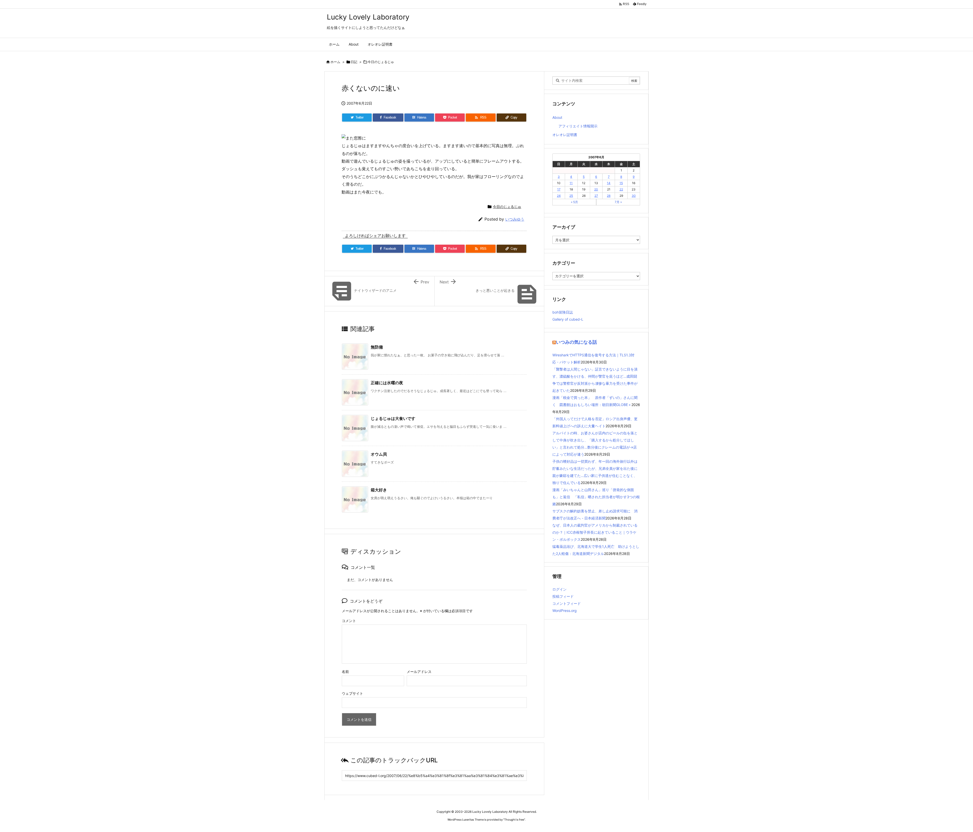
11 (571, 183)
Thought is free (514, 819)
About (557, 117)
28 (608, 196)
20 (596, 189)
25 (571, 196)
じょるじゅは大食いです (393, 418)
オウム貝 (379, 454)
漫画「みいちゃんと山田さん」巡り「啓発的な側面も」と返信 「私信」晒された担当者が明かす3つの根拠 (596, 497)
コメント (349, 620)
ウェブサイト (352, 693)
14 (608, 183)
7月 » (618, 202)
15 (621, 183)
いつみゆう (514, 219)
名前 (345, 671)
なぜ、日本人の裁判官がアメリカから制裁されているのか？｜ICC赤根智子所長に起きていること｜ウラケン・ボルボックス (595, 532)
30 (634, 196)
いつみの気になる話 (576, 342)
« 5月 (574, 202)
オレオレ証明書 (564, 134)
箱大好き (379, 489)
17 (558, 189)
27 (596, 196)
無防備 (377, 347)
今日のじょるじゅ (381, 62)
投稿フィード (563, 596)
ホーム (335, 62)
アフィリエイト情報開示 (577, 126)
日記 (354, 62)
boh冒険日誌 (562, 312)
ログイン (559, 589)
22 (621, 189)
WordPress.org (564, 610)
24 (559, 196)
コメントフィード (566, 603)
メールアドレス (419, 671)
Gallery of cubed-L (567, 319)
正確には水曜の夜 (387, 382)
